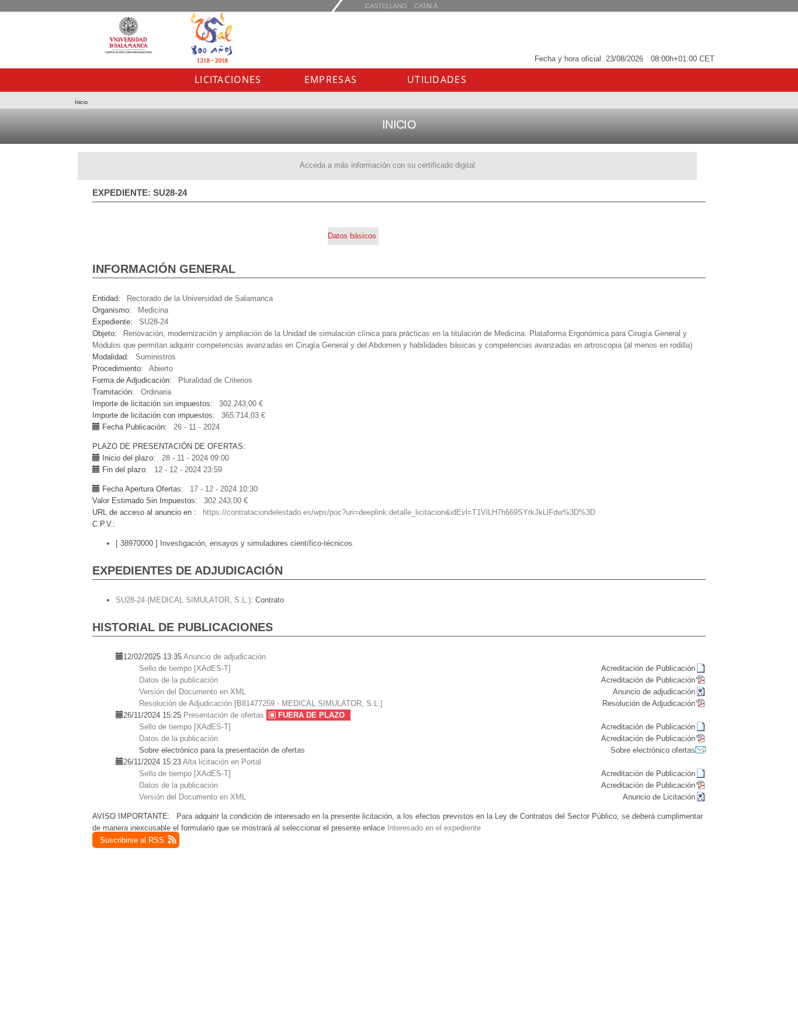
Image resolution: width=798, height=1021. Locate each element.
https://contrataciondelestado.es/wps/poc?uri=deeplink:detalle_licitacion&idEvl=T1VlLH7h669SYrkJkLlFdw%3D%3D (399, 512)
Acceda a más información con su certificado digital (387, 165)
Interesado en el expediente (434, 827)
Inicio (81, 102)
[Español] (426, 5)
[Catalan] (386, 5)
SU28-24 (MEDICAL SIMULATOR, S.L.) (183, 600)
